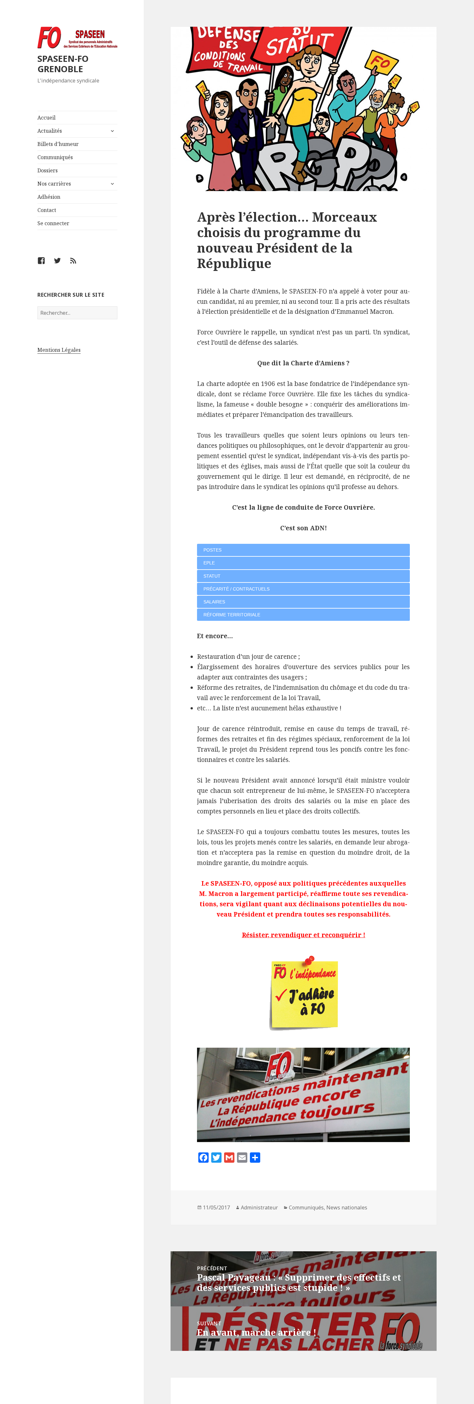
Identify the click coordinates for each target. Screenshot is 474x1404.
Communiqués (55, 157)
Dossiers (47, 170)
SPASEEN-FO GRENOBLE (63, 64)
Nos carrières (54, 183)
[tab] (303, 550)
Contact (46, 210)
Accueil (46, 117)
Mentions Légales (59, 349)
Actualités (49, 130)
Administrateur (259, 1207)
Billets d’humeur (58, 144)
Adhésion (48, 196)
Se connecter (53, 223)
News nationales (346, 1207)
